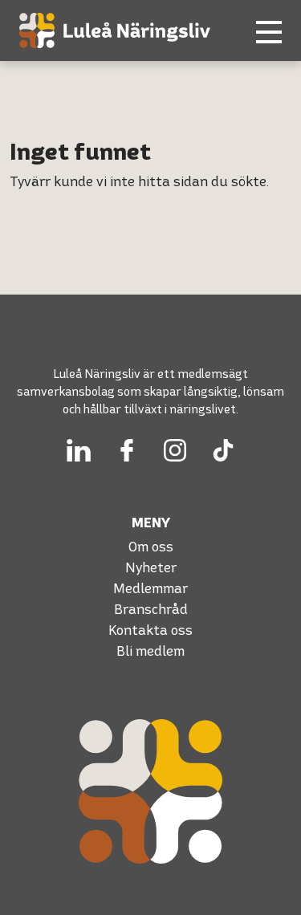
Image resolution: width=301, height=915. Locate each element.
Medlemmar (150, 588)
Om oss (150, 546)
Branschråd (151, 608)
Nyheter (151, 567)
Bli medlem (150, 650)
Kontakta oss (150, 629)
